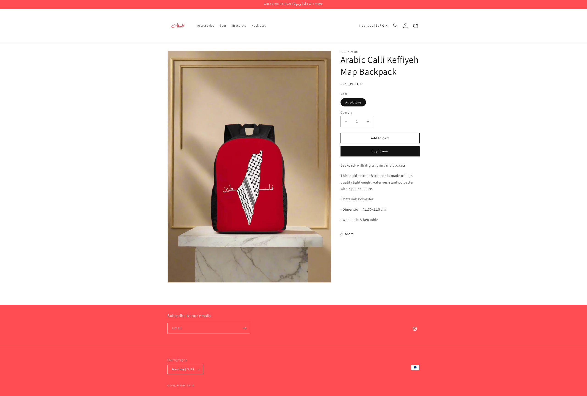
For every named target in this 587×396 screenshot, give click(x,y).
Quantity (346, 112)
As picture (353, 102)
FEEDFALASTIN (185, 385)
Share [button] (349, 234)
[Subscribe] (245, 328)
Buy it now (380, 151)
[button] (395, 26)
